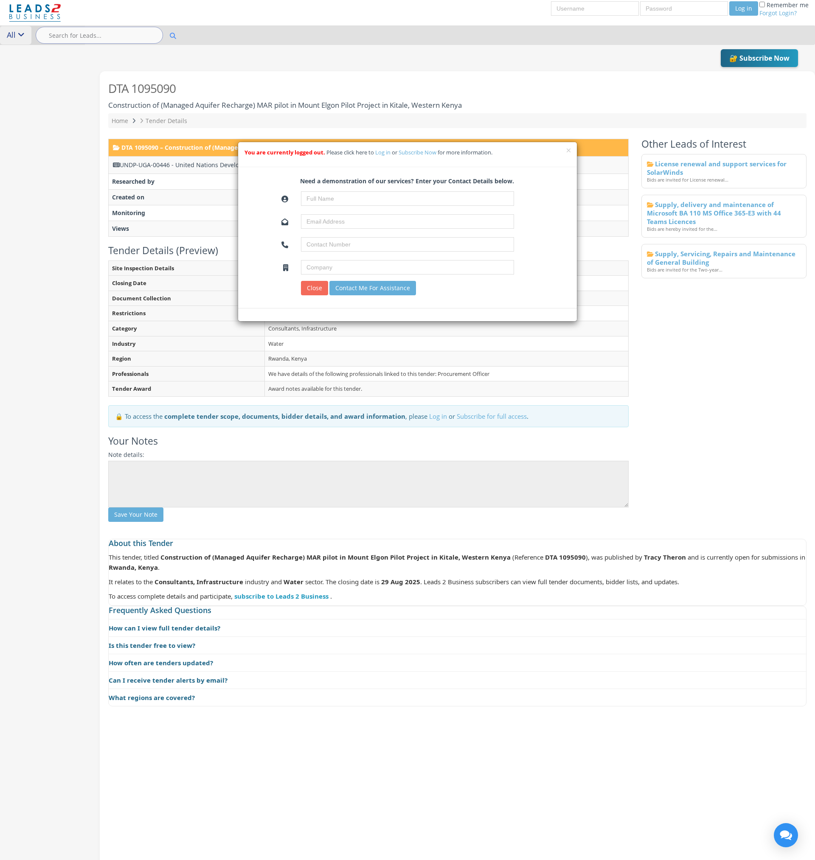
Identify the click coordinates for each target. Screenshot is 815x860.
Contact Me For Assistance (372, 288)
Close (314, 288)
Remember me (784, 9)
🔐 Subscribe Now (759, 58)
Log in (743, 8)
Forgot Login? (778, 13)
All (12, 35)
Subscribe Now (418, 152)
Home (120, 121)
